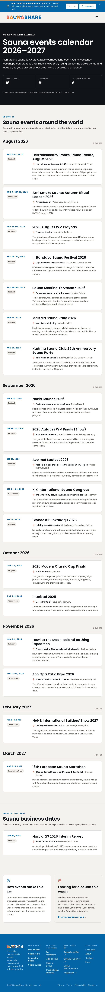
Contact (89, 958)
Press (87, 962)
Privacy (61, 985)
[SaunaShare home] (24, 17)
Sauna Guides (34, 965)
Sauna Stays (34, 954)
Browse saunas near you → (72, 917)
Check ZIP (89, 6)
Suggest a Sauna (33, 959)
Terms (69, 985)
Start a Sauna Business (52, 971)
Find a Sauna (34, 949)
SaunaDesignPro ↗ (71, 953)
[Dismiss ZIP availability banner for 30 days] (99, 4)
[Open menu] (95, 17)
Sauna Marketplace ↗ (71, 967)
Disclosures (93, 985)
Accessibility (80, 985)
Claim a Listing (49, 964)
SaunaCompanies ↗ (72, 960)
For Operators (51, 953)
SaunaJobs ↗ (70, 972)
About (88, 954)
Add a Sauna (52, 959)
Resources (90, 949)
